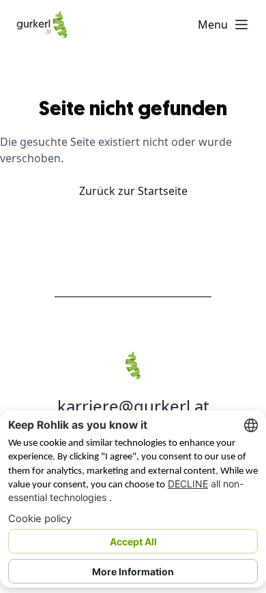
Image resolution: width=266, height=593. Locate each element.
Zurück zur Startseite (133, 190)
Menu (213, 24)
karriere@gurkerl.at (133, 406)
